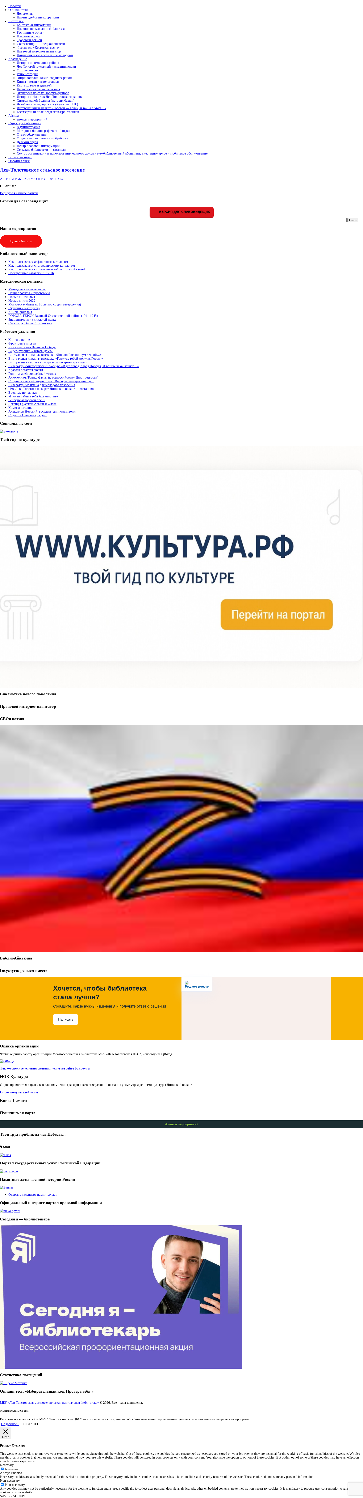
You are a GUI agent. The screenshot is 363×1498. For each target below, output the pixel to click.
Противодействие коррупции (38, 17)
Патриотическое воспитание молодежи (45, 55)
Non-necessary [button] (10, 1480)
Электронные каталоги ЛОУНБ (31, 273)
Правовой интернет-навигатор (39, 51)
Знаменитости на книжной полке (32, 319)
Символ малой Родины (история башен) (45, 100)
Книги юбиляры (20, 312)
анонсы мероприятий (32, 119)
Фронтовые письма (22, 343)
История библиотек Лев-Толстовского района (50, 96)
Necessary (12, 1469)
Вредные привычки (22, 392)
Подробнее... (10, 1424)
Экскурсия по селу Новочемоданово (43, 93)
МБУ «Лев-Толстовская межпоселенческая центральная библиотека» (49, 1402)
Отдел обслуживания (32, 134)
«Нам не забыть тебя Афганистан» (33, 396)
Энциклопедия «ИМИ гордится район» (45, 78)
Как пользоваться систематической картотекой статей (46, 269)
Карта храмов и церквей (34, 85)
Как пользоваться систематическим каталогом (41, 265)
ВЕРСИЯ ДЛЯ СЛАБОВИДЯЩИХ (184, 212)
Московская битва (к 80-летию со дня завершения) (44, 304)
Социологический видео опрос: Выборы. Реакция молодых (51, 381)
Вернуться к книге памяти (19, 193)
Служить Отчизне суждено (27, 415)
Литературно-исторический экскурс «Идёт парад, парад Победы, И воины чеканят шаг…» (73, 366)
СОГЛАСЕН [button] (30, 1424)
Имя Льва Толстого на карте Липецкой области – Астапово (51, 389)
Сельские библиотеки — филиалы (41, 149)
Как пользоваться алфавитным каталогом (38, 261)
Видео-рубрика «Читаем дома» (30, 351)
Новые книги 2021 (21, 297)
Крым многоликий (22, 407)
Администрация (28, 127)
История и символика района (38, 62)
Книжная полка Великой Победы (32, 347)
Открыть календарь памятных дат (32, 1194)
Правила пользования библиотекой (42, 28)
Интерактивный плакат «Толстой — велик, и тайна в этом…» (61, 108)
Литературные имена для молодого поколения (41, 385)
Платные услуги (28, 36)
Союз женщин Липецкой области (41, 44)
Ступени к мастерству (24, 308)
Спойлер (10, 186)
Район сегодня (27, 74)
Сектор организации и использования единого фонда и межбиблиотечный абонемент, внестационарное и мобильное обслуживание (112, 153)
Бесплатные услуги (31, 32)
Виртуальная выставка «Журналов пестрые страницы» (47, 362)
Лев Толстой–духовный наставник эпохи (46, 66)
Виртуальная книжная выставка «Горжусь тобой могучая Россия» (55, 358)
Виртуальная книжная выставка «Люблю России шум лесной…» (55, 354)
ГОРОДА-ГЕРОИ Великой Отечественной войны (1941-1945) (53, 315)
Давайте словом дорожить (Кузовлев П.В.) (47, 104)
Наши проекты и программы (29, 293)
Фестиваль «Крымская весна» (38, 47)
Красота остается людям (25, 370)
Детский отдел (27, 142)
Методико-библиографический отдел (43, 130)
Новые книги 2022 (21, 300)
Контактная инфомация (34, 25)
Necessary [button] (7, 1465)
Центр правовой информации (38, 146)
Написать (65, 1019)
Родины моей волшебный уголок (32, 373)
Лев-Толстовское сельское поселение (42, 170)
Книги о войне (19, 339)
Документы (25, 13)
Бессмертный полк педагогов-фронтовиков (48, 112)
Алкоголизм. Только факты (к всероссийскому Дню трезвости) (53, 377)
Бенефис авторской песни (26, 400)
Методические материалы (27, 289)
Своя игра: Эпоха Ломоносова (30, 323)
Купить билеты (21, 241)
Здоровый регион (29, 40)
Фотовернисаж (27, 70)
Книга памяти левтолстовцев (38, 81)
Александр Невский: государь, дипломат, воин (42, 411)
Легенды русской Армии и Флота (32, 404)
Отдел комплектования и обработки (42, 138)
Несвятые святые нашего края (38, 89)
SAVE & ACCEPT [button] (13, 1496)
